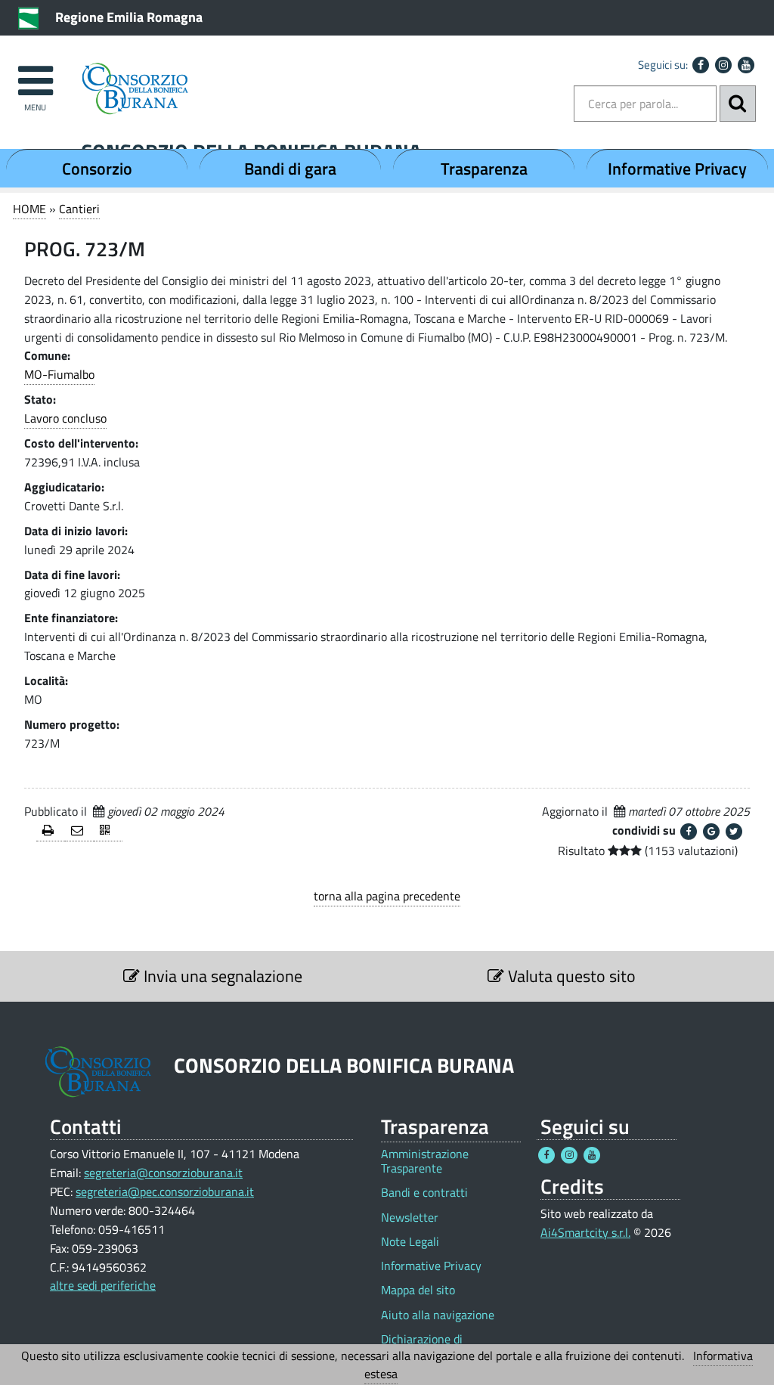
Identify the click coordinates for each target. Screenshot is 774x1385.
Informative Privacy (677, 168)
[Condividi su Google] (711, 831)
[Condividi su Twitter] (734, 831)
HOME (29, 209)
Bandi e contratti (424, 1192)
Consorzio (97, 168)
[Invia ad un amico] (79, 831)
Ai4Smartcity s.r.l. (585, 1232)
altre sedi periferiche (103, 1285)
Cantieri (79, 209)
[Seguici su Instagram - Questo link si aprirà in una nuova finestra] (723, 65)
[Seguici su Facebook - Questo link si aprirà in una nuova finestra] (700, 65)
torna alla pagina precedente (387, 896)
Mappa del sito (418, 1290)
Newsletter (409, 1217)
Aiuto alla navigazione (437, 1315)
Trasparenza (484, 168)
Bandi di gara (290, 168)
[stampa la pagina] (50, 831)
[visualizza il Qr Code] (108, 831)
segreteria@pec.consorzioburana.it (165, 1191)
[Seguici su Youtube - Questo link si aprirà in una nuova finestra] (746, 65)
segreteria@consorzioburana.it (163, 1172)
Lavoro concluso (65, 418)
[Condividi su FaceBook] (688, 831)
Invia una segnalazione (221, 976)
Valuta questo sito (570, 976)
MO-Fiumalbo (59, 374)
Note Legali (410, 1242)
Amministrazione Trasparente (425, 1161)
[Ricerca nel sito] (738, 103)
